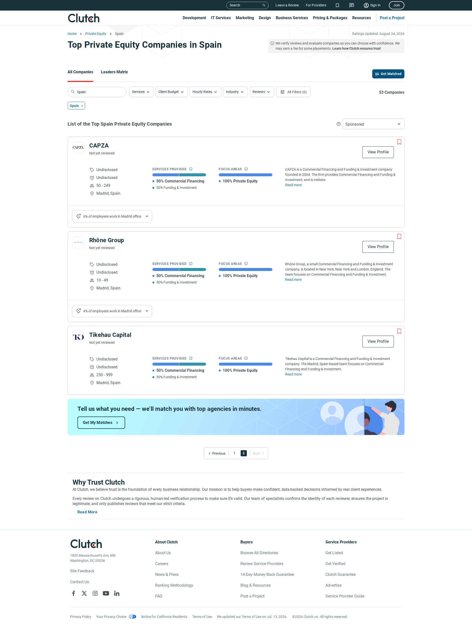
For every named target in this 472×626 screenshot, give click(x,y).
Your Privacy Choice (111, 617)
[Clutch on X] (84, 593)
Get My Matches (97, 422)
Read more (293, 185)
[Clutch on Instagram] (95, 593)
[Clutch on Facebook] (73, 593)
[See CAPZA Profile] (78, 147)
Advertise (333, 585)
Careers (161, 563)
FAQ (158, 596)
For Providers (316, 5)
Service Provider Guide (344, 596)
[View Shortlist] (337, 5)
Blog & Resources (255, 585)
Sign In (375, 5)
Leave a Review (287, 5)
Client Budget (168, 92)
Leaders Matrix (114, 72)
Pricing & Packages (330, 17)
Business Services (292, 17)
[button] (141, 92)
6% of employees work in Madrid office (112, 216)
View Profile (378, 152)
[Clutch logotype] (84, 18)
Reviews (258, 92)
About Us (163, 553)
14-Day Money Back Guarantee (267, 574)
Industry (232, 92)
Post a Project (392, 17)
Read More (87, 512)
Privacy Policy (80, 617)
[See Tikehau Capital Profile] (78, 337)
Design (265, 17)
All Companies (80, 72)
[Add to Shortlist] (399, 142)
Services (138, 92)
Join (396, 5)
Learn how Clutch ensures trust (356, 48)
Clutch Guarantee (340, 574)
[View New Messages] (351, 5)
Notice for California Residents (164, 617)
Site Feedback (82, 571)
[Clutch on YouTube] (106, 593)
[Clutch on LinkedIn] (116, 593)
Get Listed (334, 553)
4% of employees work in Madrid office (112, 311)
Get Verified (335, 563)
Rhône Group (106, 240)
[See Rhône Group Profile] (78, 242)
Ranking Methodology (174, 585)
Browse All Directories (259, 553)
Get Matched (391, 74)
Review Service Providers (261, 563)
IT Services (221, 17)
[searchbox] (97, 92)
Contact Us (79, 582)
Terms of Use (202, 617)
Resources (361, 17)
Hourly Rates (202, 92)
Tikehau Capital (110, 334)
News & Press (167, 574)
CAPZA (99, 145)
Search (235, 5)
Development (194, 17)
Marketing (245, 17)
